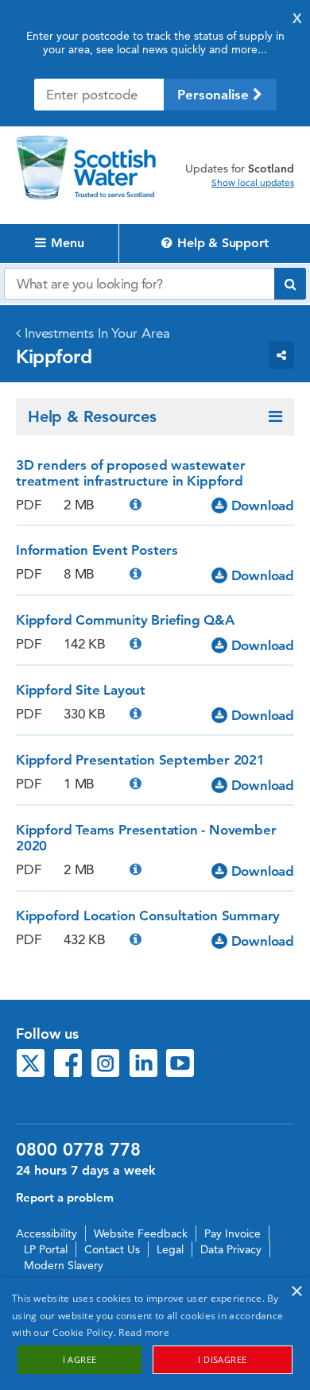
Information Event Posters (97, 550)
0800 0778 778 (78, 1150)
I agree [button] (80, 1359)
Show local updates (252, 182)
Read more (143, 1332)
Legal (170, 1249)
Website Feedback (141, 1233)
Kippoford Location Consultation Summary (148, 915)
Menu (65, 242)
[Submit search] (290, 284)
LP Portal (46, 1249)
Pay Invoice (232, 1233)
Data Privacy (231, 1249)
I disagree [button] (222, 1359)
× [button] (296, 1292)
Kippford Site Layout (80, 690)
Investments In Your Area (97, 333)
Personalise (215, 95)
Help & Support (220, 242)
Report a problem (65, 1197)
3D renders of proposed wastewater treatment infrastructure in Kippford (130, 473)
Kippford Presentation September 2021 (140, 760)
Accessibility (46, 1233)
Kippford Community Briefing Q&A (125, 620)
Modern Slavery (63, 1265)
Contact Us (112, 1249)
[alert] (155, 1334)
